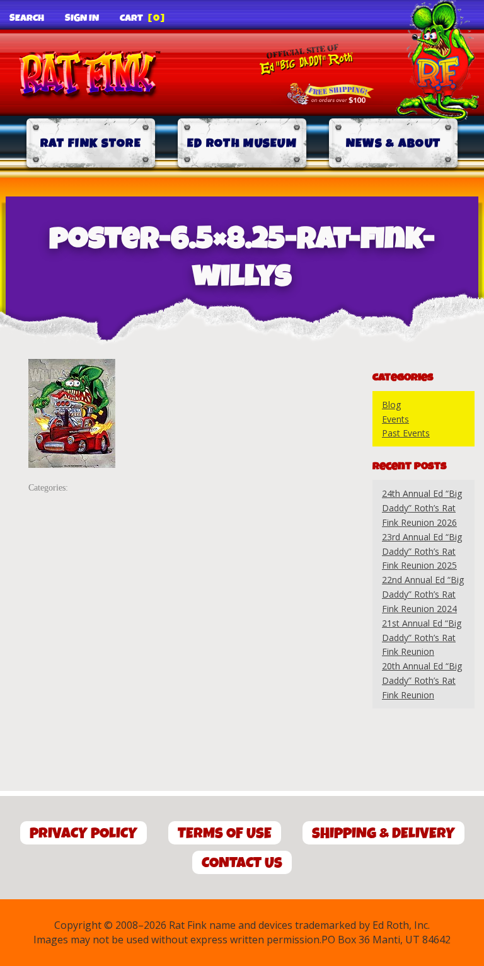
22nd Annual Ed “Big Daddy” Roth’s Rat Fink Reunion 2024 (423, 594)
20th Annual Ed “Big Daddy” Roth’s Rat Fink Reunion (422, 680)
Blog (391, 405)
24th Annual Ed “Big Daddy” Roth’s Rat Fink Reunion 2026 (422, 507)
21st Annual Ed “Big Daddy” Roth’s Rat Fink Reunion (421, 637)
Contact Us (242, 863)
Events (395, 419)
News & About (393, 143)
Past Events (406, 433)
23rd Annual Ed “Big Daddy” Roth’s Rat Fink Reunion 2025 (422, 551)
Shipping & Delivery (383, 833)
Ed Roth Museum (242, 143)
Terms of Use (225, 833)
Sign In (82, 18)
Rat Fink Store (90, 143)
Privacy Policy (83, 833)
